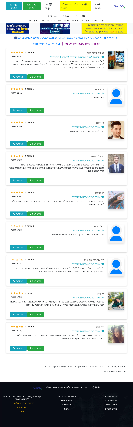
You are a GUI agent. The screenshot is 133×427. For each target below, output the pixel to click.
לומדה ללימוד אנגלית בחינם (72, 6)
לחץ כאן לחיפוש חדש (45, 43)
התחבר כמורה (31, 6)
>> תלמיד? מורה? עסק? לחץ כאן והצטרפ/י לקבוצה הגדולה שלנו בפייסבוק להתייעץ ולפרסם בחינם (68, 37)
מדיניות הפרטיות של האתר (22, 403)
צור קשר (47, 6)
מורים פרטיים (111, 404)
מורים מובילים (111, 409)
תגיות (22, 411)
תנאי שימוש (22, 407)
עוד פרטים (36, 77)
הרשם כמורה (13, 6)
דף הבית (98, 6)
